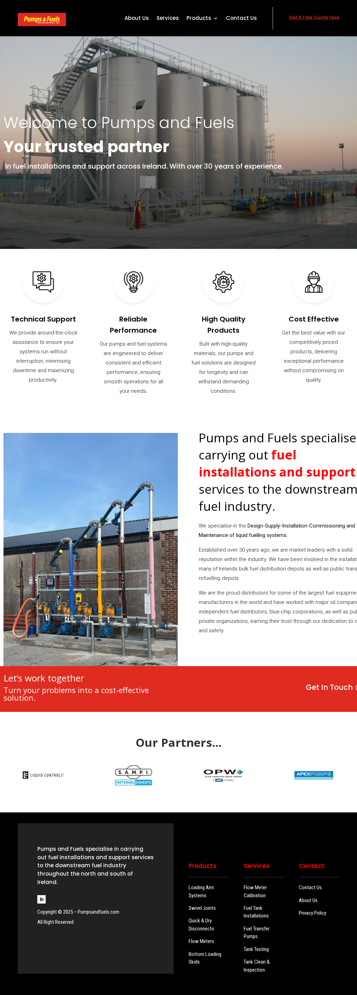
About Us (136, 19)
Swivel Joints (202, 908)
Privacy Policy (312, 913)
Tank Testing (256, 949)
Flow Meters (201, 941)
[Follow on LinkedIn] (41, 899)
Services (168, 19)
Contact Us (241, 19)
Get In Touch (329, 687)
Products (199, 19)
